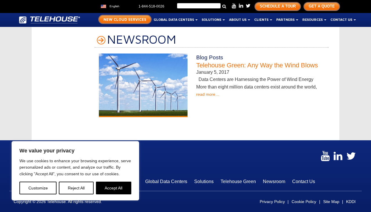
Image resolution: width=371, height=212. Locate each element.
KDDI (351, 201)
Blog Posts (209, 57)
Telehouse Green (238, 181)
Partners (285, 19)
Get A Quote (322, 6)
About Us (238, 19)
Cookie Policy (304, 201)
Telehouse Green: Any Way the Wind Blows (257, 65)
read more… (207, 94)
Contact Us (341, 19)
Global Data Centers (174, 19)
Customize (38, 188)
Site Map (331, 201)
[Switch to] (125, 5)
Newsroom (274, 181)
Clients (261, 19)
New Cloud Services (124, 19)
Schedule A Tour (278, 6)
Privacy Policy (272, 201)
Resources (312, 19)
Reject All (76, 188)
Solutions (212, 19)
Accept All (113, 188)
